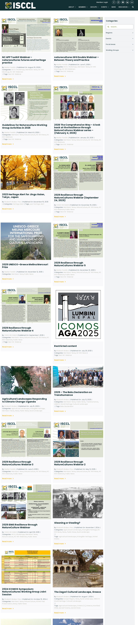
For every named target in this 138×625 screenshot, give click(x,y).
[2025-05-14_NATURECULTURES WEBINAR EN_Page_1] (78, 422)
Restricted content (65, 346)
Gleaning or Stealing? (67, 522)
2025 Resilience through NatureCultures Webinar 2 (69, 463)
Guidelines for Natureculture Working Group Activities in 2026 (24, 126)
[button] (133, 7)
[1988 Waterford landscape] (26, 619)
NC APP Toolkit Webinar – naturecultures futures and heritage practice (24, 60)
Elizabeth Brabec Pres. (12, 202)
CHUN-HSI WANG (62, 205)
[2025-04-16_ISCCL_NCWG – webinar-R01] (26, 485)
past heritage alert (37, 204)
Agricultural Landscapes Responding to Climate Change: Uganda (24, 400)
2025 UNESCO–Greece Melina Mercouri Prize (25, 266)
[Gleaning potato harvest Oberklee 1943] (78, 485)
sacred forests (64, 608)
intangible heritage (84, 536)
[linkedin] (127, 2)
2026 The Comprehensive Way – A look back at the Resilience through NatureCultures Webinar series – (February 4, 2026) (77, 129)
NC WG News (41, 135)
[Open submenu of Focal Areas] (132, 45)
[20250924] (78, 156)
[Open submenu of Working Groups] (132, 51)
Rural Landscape (36, 411)
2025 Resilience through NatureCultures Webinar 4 (18, 329)
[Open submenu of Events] (132, 39)
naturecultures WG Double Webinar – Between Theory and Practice (76, 59)
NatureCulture (29, 135)
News (17, 411)
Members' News (32, 70)
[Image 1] (26, 86)
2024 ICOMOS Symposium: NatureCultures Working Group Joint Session (24, 591)
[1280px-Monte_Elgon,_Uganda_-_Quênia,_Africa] (26, 367)
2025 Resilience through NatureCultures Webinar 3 (17, 463)
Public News (69, 209)
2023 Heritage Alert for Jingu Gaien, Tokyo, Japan (23, 196)
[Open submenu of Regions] (132, 33)
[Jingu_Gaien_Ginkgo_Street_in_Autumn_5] (26, 156)
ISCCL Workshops (18, 70)
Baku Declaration (67, 406)
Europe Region (69, 599)
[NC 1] (78, 223)
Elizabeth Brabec (62, 351)
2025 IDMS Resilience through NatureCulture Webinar (19, 526)
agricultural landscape (67, 536)
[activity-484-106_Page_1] (26, 223)
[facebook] (114, 2)
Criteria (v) (81, 606)
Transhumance (92, 402)
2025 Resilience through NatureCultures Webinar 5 (70, 264)
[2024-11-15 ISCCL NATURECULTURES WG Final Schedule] (26, 550)
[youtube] (123, 2)
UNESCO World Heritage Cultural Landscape (71, 404)
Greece (89, 606)
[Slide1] (26, 18)
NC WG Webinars (16, 72)
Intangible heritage (37, 408)
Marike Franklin (10, 67)
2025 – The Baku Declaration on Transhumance (73, 394)
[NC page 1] (78, 86)
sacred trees (76, 608)
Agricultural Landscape (20, 408)
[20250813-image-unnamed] (26, 288)
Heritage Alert (18, 204)
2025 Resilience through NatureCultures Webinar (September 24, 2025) (76, 197)
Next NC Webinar (14, 74)
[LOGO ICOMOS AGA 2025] (78, 288)
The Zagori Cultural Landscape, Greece (77, 591)
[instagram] (118, 2)
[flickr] (132, 2)
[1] (26, 422)
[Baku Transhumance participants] (78, 367)
